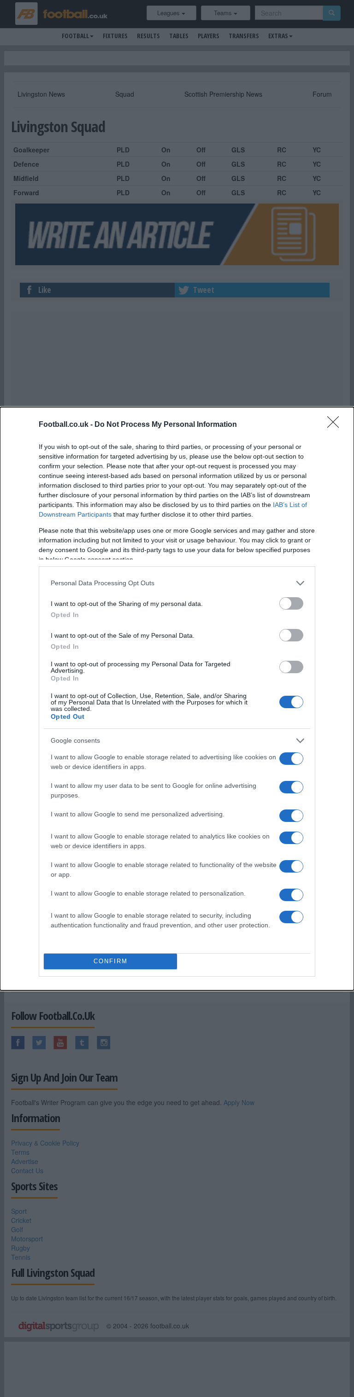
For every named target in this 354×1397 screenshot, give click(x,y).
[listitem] (177, 583)
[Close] (336, 425)
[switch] (291, 603)
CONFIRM (111, 961)
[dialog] (177, 698)
